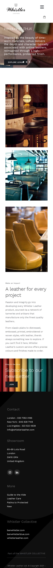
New (9, 506)
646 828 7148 (26, 422)
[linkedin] (17, 472)
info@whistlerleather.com (20, 429)
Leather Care (14, 498)
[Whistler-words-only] (16, 4)
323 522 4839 (29, 426)
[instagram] (10, 472)
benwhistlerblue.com (18, 534)
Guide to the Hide (16, 494)
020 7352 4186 (24, 418)
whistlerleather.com (17, 538)
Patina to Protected (17, 502)
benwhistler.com (16, 530)
